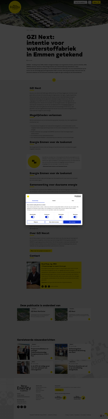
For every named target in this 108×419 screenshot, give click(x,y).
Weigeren (36, 222)
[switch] (47, 217)
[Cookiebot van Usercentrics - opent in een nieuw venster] (75, 196)
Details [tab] (54, 200)
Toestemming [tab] (35, 200)
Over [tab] (73, 200)
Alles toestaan (72, 222)
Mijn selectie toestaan (54, 222)
